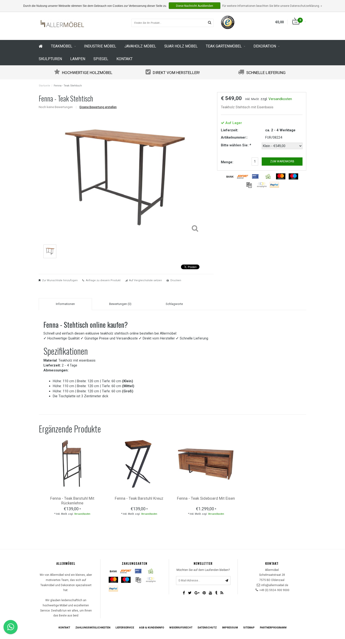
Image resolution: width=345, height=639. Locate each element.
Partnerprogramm (273, 627)
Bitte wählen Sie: (236, 145)
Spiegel (100, 59)
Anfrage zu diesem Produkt (103, 280)
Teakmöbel (61, 46)
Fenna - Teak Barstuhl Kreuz (139, 498)
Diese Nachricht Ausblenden (194, 6)
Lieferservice (124, 627)
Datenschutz (207, 627)
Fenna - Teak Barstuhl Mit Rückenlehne (72, 500)
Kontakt (124, 59)
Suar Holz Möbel (181, 46)
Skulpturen (50, 59)
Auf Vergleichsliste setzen (145, 280)
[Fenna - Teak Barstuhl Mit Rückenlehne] (72, 463)
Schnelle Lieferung (266, 72)
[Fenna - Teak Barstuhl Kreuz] (139, 463)
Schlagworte (174, 304)
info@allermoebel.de (274, 585)
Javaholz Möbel (140, 46)
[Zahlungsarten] (230, 176)
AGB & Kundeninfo (151, 627)
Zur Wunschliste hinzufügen (60, 280)
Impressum (230, 627)
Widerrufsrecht (180, 627)
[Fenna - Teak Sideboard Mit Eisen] (206, 463)
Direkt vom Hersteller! (176, 72)
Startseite (44, 85)
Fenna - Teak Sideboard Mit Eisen (206, 498)
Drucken (175, 280)
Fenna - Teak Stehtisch (68, 85)
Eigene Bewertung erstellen (98, 107)
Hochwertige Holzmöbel (87, 72)
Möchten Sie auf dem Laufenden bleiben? (203, 570)
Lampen (77, 59)
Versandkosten (280, 99)
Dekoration (264, 46)
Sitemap (249, 627)
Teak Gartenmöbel (224, 46)
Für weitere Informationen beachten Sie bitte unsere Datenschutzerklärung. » (272, 6)
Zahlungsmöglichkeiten (92, 627)
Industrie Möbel (100, 46)
